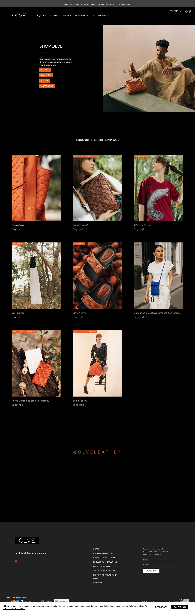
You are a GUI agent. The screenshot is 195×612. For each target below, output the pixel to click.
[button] (175, 11)
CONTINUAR (180, 607)
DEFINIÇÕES (161, 607)
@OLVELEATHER (97, 452)
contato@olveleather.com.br (30, 552)
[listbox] (175, 11)
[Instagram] (16, 561)
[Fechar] (191, 607)
